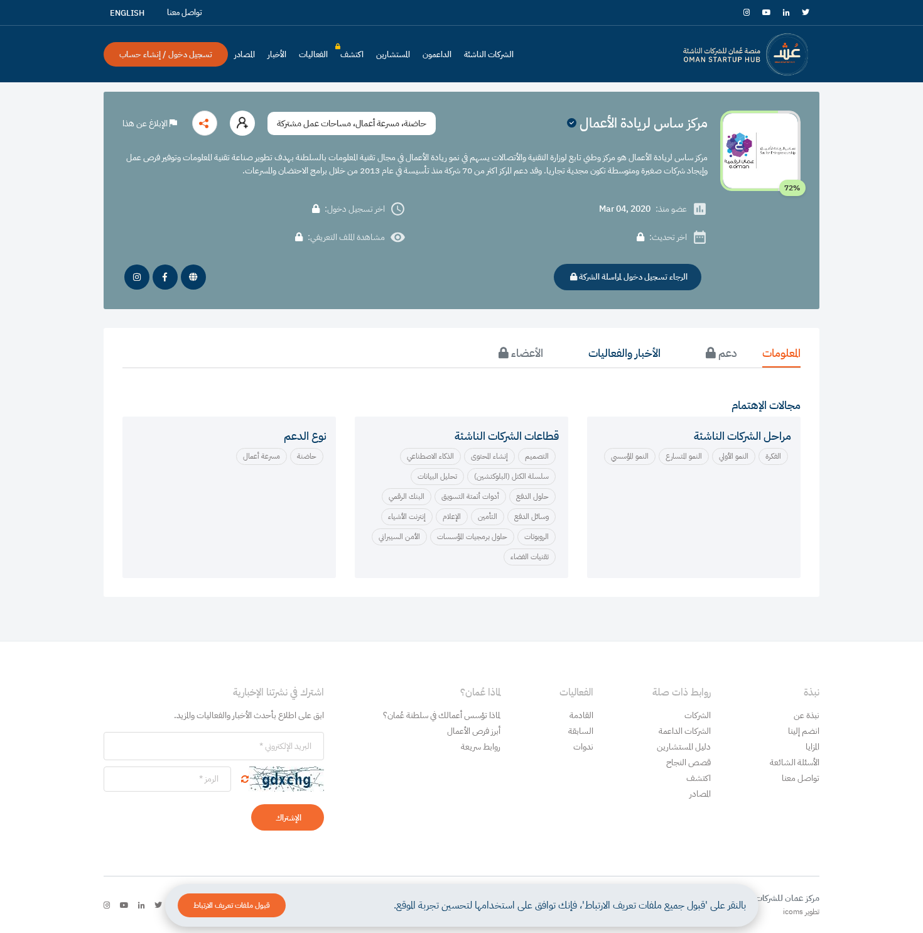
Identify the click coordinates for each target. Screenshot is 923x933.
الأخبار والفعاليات (624, 352)
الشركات (697, 715)
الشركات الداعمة (685, 731)
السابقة (580, 731)
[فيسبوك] (165, 277)
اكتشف (352, 57)
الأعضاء (526, 352)
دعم (726, 352)
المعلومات (781, 352)
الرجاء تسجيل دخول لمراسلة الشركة (632, 277)
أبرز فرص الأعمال (473, 731)
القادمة (581, 715)
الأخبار (276, 54)
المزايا (812, 746)
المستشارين (393, 54)
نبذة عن (806, 715)
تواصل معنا (800, 778)
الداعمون (437, 54)
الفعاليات (313, 54)
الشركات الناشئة (489, 54)
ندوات (583, 746)
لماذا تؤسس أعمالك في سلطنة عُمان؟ (441, 715)
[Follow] (242, 123)
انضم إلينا (803, 731)
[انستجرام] (136, 277)
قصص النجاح (688, 762)
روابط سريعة (480, 746)
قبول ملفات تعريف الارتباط (231, 905)
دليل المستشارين (684, 746)
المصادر (244, 54)
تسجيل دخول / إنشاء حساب (165, 54)
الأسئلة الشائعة (794, 762)
